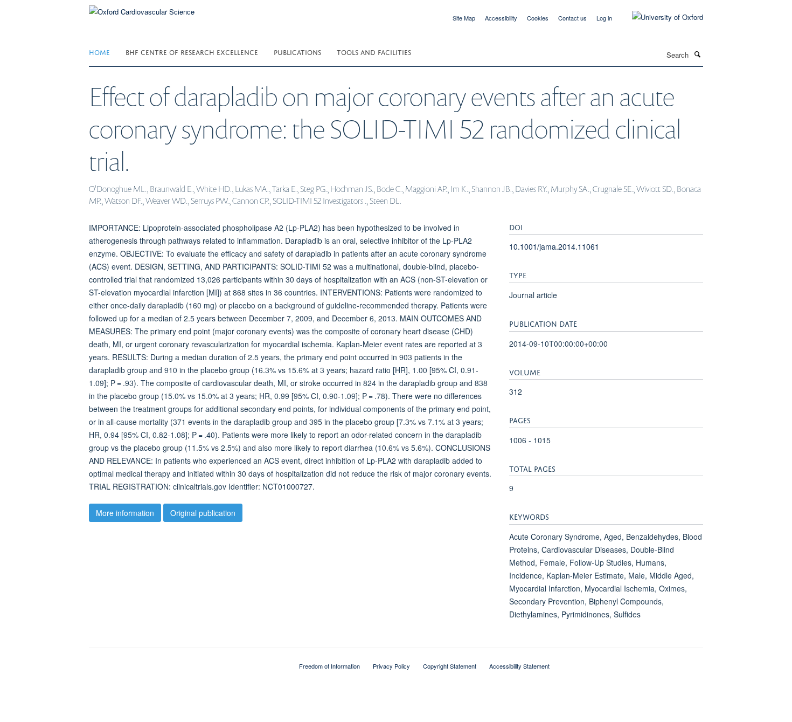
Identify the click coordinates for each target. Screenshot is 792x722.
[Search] (697, 54)
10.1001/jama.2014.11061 (554, 246)
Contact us (572, 17)
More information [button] (125, 512)
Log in (604, 17)
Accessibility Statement (519, 666)
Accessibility (501, 17)
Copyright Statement (449, 666)
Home (99, 51)
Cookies (537, 17)
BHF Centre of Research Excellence (192, 51)
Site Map (464, 17)
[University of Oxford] (659, 17)
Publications (297, 51)
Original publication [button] (202, 512)
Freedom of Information (329, 666)
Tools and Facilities (374, 51)
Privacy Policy (391, 666)
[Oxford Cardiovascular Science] (141, 8)
